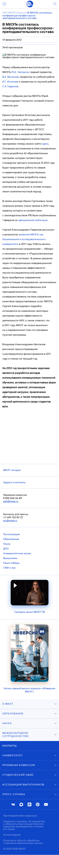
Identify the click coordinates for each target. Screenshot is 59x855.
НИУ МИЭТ (8, 12)
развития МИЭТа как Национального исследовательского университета (24, 239)
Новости (21, 12)
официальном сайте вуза (33, 220)
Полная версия (12, 834)
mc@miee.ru (10, 520)
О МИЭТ (7, 703)
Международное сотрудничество (15, 735)
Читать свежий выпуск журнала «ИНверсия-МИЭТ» (29, 690)
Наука (6, 543)
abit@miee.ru (10, 501)
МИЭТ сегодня (11, 470)
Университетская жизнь (17, 553)
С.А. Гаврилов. (10, 86)
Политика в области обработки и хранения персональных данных (23, 841)
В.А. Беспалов (10, 76)
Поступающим (11, 534)
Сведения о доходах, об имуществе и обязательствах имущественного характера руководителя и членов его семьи (24, 825)
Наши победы (11, 562)
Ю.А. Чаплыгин (20, 72)
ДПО (6, 548)
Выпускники (10, 558)
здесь (45, 143)
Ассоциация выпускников (23, 784)
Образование (11, 539)
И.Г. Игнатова (10, 81)
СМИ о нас (9, 567)
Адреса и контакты (14, 482)
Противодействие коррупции (20, 815)
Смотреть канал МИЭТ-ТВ (29, 611)
